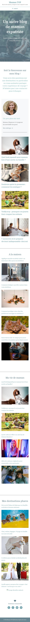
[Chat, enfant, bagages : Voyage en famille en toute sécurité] (15, 553)
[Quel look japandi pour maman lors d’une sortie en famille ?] (15, 153)
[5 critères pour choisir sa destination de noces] (15, 579)
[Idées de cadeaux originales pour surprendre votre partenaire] (15, 482)
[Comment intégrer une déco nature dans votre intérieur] (15, 306)
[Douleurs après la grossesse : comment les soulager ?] (15, 180)
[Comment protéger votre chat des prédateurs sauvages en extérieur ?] (15, 333)
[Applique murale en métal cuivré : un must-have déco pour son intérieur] (15, 280)
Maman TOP (15, 2)
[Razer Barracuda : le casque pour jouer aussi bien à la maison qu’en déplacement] (15, 359)
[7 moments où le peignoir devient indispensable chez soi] (15, 235)
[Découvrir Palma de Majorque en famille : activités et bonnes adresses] (15, 526)
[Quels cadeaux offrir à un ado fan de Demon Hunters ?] (15, 456)
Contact (24, 619)
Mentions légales (18, 619)
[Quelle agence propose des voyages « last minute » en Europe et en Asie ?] (15, 590)
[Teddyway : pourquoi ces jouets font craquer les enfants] (15, 208)
